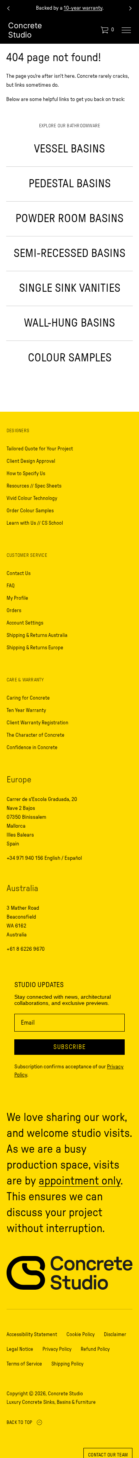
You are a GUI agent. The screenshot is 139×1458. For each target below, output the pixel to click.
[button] (107, 30)
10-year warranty (83, 8)
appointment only (79, 1181)
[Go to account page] (92, 32)
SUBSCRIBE (69, 1047)
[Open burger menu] (126, 30)
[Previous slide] (8, 8)
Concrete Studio (25, 30)
